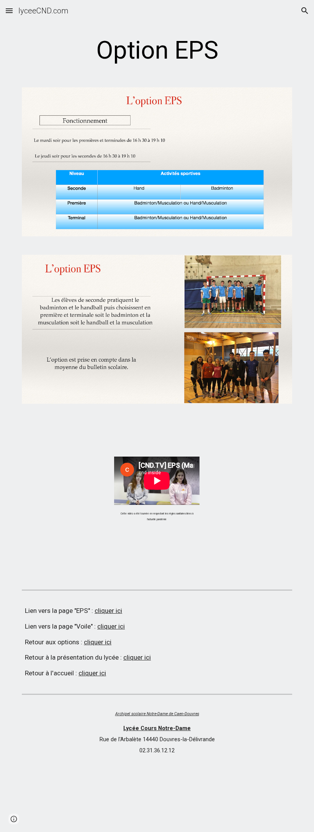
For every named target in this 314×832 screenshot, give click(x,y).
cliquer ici (108, 610)
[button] (9, 10)
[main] (157, 50)
